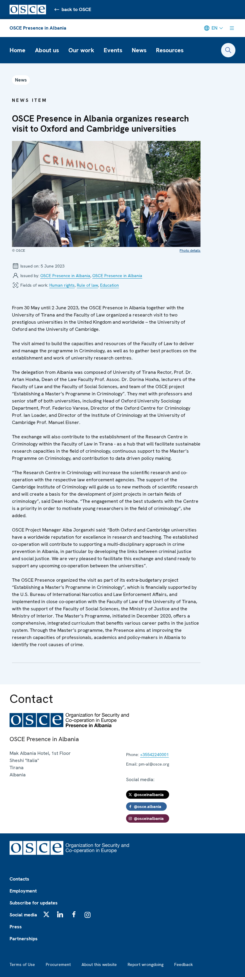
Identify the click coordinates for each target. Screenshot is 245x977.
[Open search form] (228, 50)
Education (109, 285)
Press (16, 927)
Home (17, 50)
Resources (169, 50)
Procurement (58, 964)
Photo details (190, 250)
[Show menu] (232, 28)
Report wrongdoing (145, 964)
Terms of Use (22, 964)
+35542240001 (154, 754)
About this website (99, 964)
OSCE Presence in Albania (38, 28)
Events (113, 50)
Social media (23, 915)
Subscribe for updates (34, 903)
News (139, 50)
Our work (81, 50)
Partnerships (24, 938)
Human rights (62, 285)
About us (47, 50)
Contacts (19, 879)
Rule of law (87, 285)
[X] (46, 914)
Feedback (183, 964)
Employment (23, 891)
